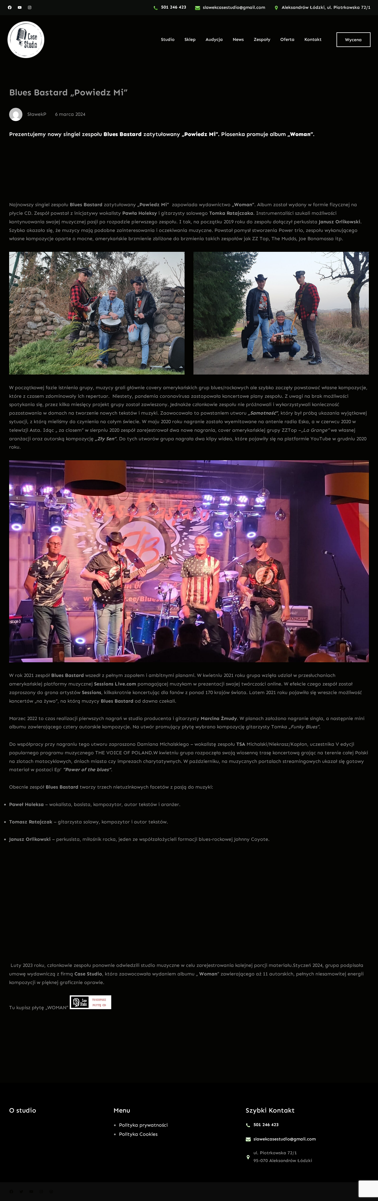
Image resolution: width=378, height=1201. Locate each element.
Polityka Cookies (138, 1134)
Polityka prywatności (143, 1125)
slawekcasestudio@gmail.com (234, 7)
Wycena (353, 39)
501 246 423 (173, 7)
